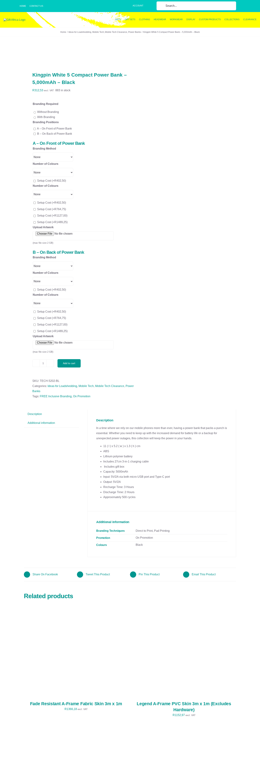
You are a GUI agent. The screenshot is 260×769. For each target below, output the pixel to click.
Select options (57, 652)
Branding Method (44, 148)
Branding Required (45, 103)
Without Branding (48, 111)
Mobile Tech (86, 386)
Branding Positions (46, 122)
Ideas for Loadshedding (62, 386)
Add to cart (69, 363)
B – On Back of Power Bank (54, 133)
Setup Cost (51, 180)
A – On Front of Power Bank (54, 128)
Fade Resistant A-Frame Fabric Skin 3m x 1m (76, 703)
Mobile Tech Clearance (109, 386)
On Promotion (81, 396)
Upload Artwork (43, 227)
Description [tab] (35, 414)
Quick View (82, 652)
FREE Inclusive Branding (56, 396)
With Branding (46, 117)
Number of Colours (45, 163)
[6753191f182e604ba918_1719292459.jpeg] (75, 54)
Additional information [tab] (41, 422)
